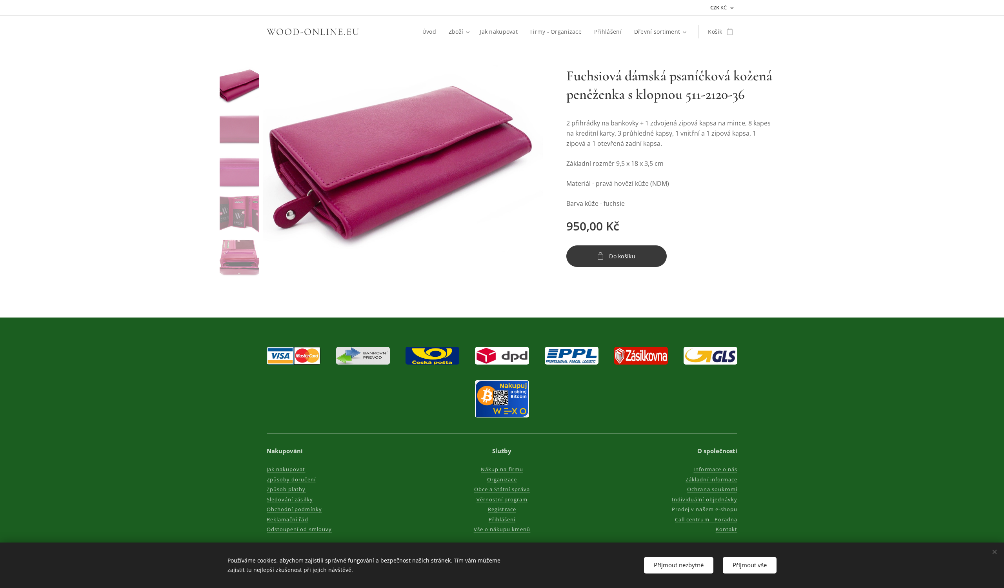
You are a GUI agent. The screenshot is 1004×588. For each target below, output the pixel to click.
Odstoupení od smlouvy (299, 529)
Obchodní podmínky (294, 509)
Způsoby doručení (291, 479)
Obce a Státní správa (502, 489)
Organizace (502, 479)
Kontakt (726, 529)
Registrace (502, 509)
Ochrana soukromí (712, 489)
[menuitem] (431, 32)
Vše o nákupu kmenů (502, 529)
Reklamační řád (287, 519)
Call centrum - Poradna (706, 519)
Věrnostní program (502, 499)
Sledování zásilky (290, 499)
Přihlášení (502, 519)
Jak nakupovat (286, 469)
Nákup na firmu (502, 469)
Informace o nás (715, 469)
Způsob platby (286, 489)
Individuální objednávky (704, 499)
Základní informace (711, 479)
